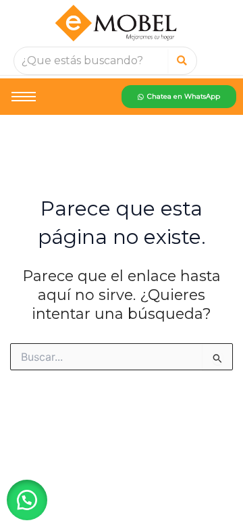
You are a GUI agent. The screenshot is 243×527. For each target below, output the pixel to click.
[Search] (182, 61)
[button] (27, 500)
